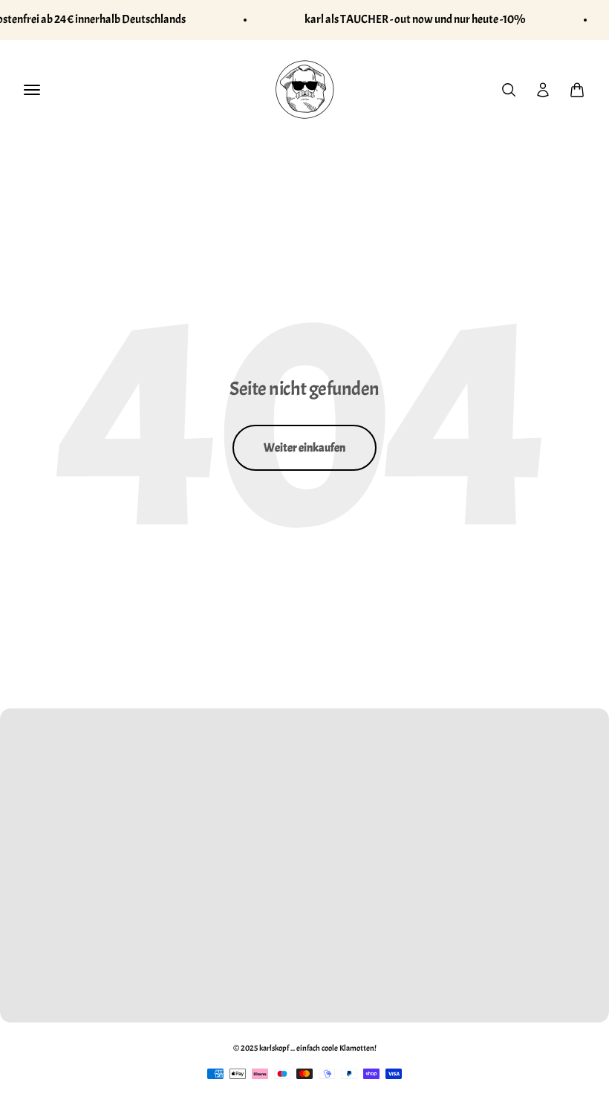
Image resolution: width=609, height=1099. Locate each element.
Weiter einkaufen (304, 447)
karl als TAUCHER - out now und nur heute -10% (415, 19)
